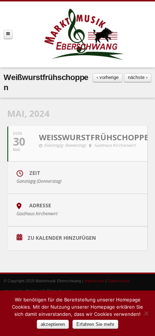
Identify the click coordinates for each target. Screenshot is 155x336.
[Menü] (8, 34)
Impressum (94, 281)
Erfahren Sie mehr (95, 324)
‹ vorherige (108, 77)
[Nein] (146, 313)
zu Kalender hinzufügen (61, 238)
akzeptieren (53, 324)
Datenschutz (118, 281)
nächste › (137, 77)
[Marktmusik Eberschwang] (84, 34)
